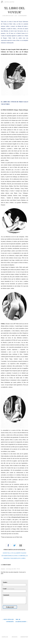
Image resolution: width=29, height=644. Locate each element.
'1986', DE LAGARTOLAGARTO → (21, 620)
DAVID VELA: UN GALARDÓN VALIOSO (14, 553)
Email (20, 545)
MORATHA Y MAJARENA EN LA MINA (15, 558)
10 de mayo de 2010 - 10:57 (9, 15)
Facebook (8, 545)
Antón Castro (9, 2)
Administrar (24, 637)
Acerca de (5, 637)
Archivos (14, 637)
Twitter (14, 545)
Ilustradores (22, 15)
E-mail (8, 588)
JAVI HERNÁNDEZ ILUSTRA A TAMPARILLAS (14, 555)
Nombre (5, 582)
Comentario (6, 595)
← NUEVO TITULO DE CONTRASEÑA (8, 620)
